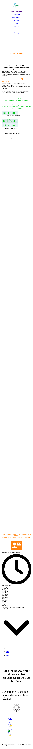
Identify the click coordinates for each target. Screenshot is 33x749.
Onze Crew (16, 26)
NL (16, 36)
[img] (16, 5)
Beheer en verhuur (16, 17)
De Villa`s (16, 23)
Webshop (16, 33)
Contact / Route (17, 29)
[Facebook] (7, 648)
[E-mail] (7, 651)
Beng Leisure (16, 14)
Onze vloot (16, 20)
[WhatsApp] (7, 655)
